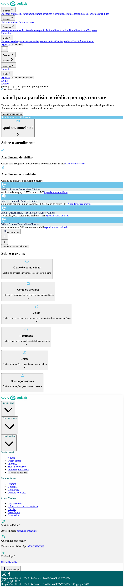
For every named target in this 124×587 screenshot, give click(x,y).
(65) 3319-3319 (36, 546)
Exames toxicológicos (76, 13)
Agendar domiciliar (75, 163)
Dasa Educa (14, 512)
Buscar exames (26, 13)
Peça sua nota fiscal (46, 41)
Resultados (16, 44)
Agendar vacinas (9, 22)
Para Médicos (15, 503)
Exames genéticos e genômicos (49, 13)
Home (4, 80)
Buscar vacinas (26, 22)
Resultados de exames (22, 77)
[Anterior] (4, 236)
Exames (6, 11)
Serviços (7, 27)
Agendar (5, 44)
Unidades (6, 33)
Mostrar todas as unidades (15, 246)
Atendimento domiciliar (13, 30)
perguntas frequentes (26, 530)
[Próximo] (4, 242)
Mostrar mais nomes (12, 114)
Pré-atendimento (86, 41)
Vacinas (6, 19)
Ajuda (5, 38)
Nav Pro (12, 509)
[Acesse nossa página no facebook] (9, 575)
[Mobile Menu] (4, 49)
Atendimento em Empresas (83, 30)
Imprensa (12, 463)
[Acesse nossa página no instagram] (3, 575)
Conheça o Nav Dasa (67, 41)
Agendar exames (9, 13)
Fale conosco (8, 41)
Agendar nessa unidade (55, 192)
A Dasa (11, 457)
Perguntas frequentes (25, 41)
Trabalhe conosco (17, 466)
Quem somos (14, 460)
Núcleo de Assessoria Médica (23, 506)
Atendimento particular (37, 30)
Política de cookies (18, 473)
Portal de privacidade (18, 469)
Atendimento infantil (59, 30)
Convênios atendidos (98, 13)
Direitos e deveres (17, 492)
